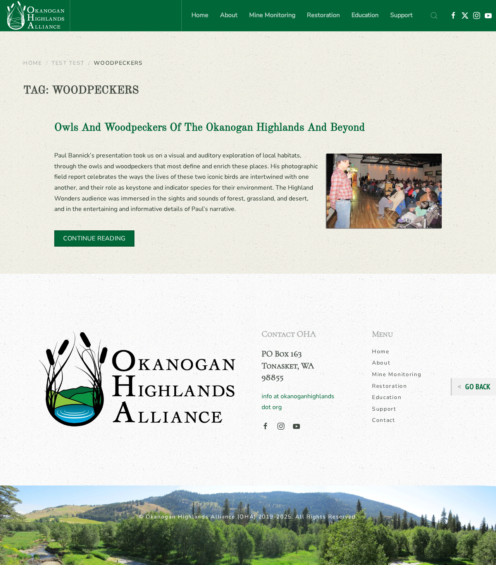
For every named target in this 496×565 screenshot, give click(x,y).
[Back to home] (35, 15)
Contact (383, 420)
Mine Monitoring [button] (272, 15)
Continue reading (94, 238)
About (381, 362)
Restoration (389, 386)
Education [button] (365, 15)
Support (401, 15)
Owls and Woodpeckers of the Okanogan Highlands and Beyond (209, 128)
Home (199, 15)
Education (386, 397)
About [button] (229, 15)
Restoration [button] (323, 15)
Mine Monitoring (397, 374)
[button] (434, 15)
